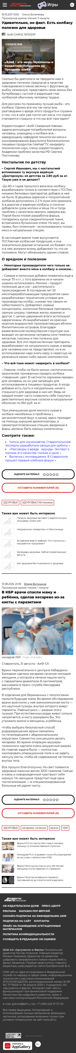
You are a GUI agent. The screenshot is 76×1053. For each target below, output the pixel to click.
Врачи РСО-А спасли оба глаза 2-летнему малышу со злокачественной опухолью (40, 844)
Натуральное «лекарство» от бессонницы (40, 529)
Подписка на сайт (17, 921)
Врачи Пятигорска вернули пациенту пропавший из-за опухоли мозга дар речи (40, 878)
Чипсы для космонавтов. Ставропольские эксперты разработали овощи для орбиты (38, 443)
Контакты (41, 921)
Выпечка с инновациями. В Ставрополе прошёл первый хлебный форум (36, 458)
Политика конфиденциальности (28, 934)
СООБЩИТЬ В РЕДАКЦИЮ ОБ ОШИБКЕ (29, 939)
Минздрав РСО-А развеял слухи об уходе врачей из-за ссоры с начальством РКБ (44, 856)
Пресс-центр (51, 905)
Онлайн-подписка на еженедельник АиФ (34, 916)
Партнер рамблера (33, 1036)
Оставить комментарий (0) (38, 487)
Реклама (9, 911)
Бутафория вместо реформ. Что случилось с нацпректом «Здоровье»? (41, 542)
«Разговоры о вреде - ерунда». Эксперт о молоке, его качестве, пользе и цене (37, 451)
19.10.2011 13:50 (10, 14)
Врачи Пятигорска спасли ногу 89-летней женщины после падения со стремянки (40, 867)
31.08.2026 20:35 (11, 584)
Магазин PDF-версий (34, 911)
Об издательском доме (21, 905)
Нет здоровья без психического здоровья (40, 563)
